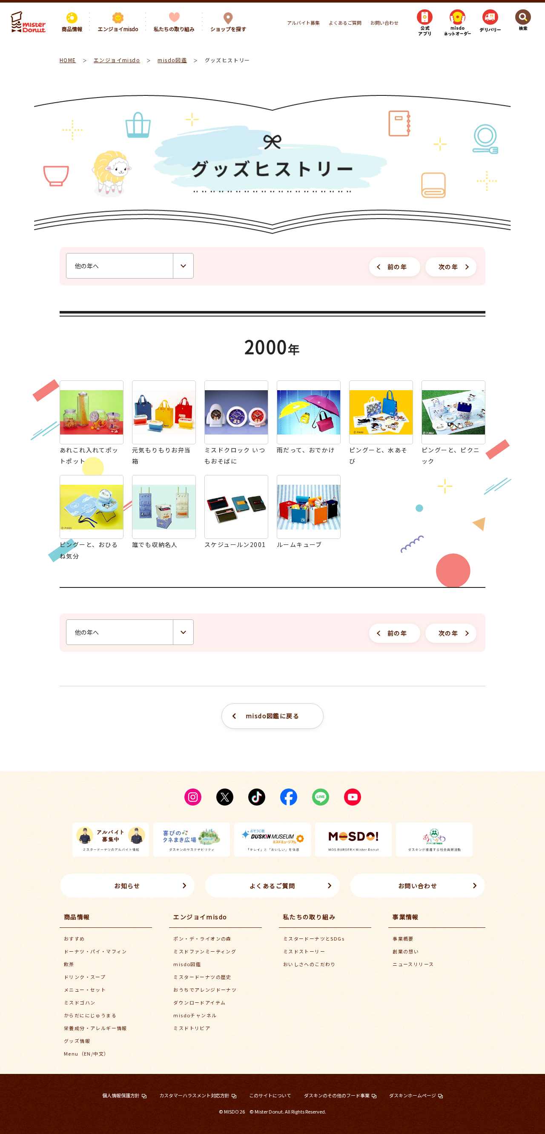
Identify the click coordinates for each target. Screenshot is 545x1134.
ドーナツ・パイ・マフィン (95, 951)
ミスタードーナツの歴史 (202, 976)
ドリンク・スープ (85, 976)
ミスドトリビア (191, 1028)
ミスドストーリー (304, 951)
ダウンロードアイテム (199, 1002)
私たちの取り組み (309, 916)
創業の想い (406, 951)
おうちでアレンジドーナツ (205, 989)
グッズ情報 (77, 1040)
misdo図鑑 (172, 59)
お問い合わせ (384, 22)
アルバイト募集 (303, 22)
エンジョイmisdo (117, 59)
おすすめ (74, 938)
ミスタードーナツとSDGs (313, 938)
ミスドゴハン (79, 1002)
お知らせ (127, 885)
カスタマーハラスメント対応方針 (194, 1095)
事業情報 (406, 916)
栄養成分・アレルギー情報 (95, 1028)
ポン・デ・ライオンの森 (202, 938)
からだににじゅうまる (90, 1015)
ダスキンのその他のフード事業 (337, 1095)
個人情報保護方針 (121, 1095)
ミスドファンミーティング (204, 951)
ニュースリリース (413, 964)
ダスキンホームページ (412, 1095)
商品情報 (77, 916)
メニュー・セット (85, 989)
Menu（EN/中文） (86, 1053)
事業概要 (403, 938)
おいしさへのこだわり (309, 964)
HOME (68, 59)
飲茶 (69, 964)
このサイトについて (270, 1095)
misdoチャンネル (195, 1015)
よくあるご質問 (345, 22)
